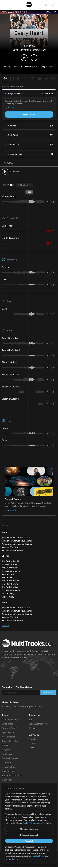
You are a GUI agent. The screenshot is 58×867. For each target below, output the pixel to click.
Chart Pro (7, 779)
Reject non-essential (29, 835)
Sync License (8, 732)
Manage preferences (29, 829)
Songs (32, 719)
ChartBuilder (8, 771)
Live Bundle (7, 723)
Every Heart (39, 49)
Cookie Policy (39, 856)
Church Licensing (10, 741)
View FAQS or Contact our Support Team (21, 706)
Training (33, 728)
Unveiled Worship (21, 49)
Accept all (29, 841)
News (31, 747)
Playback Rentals (10, 758)
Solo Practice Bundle (11, 775)
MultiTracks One (10, 719)
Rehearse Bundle (10, 728)
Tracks (5, 745)
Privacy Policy (11, 859)
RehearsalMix (8, 766)
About (32, 739)
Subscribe (29, 114)
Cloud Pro (6, 762)
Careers (32, 743)
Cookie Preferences (31, 823)
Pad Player (7, 754)
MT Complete (8, 736)
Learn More (9, 107)
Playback (6, 749)
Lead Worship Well (38, 723)
